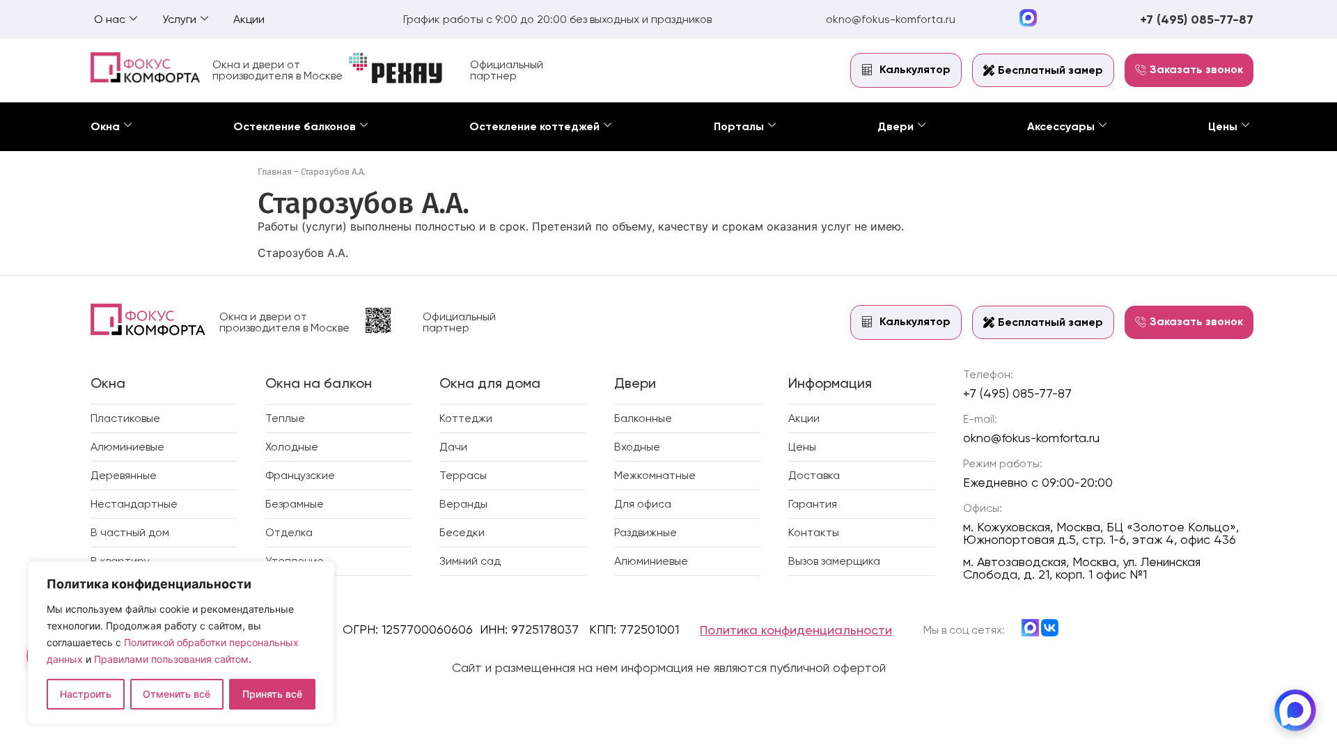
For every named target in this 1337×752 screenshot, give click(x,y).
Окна (105, 126)
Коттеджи (465, 418)
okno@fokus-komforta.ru (890, 19)
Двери (895, 126)
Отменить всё (176, 694)
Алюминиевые (127, 446)
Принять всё (272, 694)
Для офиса (642, 503)
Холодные (291, 446)
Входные (637, 446)
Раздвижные (645, 532)
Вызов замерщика (834, 560)
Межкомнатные (655, 475)
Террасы (463, 475)
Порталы (739, 126)
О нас (109, 19)
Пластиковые (125, 418)
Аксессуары (1061, 126)
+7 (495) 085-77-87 (1196, 19)
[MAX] (1295, 710)
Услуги (179, 19)
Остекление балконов (294, 126)
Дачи (453, 446)
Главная (275, 171)
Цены (1222, 126)
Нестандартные (134, 503)
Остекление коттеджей (534, 126)
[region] (181, 642)
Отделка (289, 532)
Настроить (85, 694)
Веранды (463, 503)
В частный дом (130, 532)
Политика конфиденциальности (796, 629)
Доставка (814, 475)
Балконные (643, 418)
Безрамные (294, 503)
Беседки (462, 532)
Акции (249, 19)
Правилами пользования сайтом (171, 659)
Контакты (813, 532)
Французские (300, 475)
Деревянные (124, 475)
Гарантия (812, 503)
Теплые (285, 418)
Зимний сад (470, 560)
